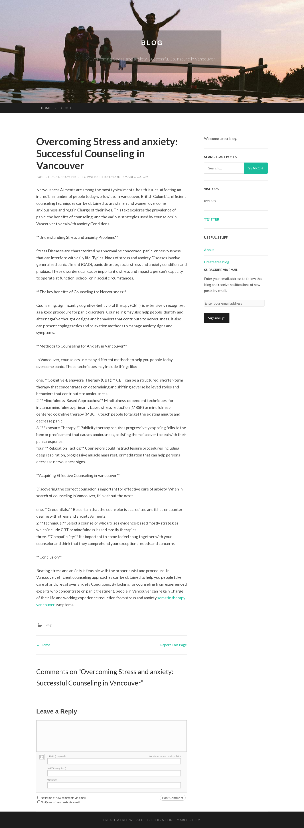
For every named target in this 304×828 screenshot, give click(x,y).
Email (56, 756)
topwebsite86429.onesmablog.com (115, 177)
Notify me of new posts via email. (60, 802)
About (66, 108)
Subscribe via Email (221, 270)
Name (56, 768)
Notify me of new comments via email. (63, 798)
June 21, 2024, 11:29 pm (56, 177)
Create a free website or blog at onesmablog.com (152, 820)
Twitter (211, 219)
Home (46, 108)
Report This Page (173, 645)
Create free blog (216, 262)
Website (52, 780)
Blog (152, 43)
